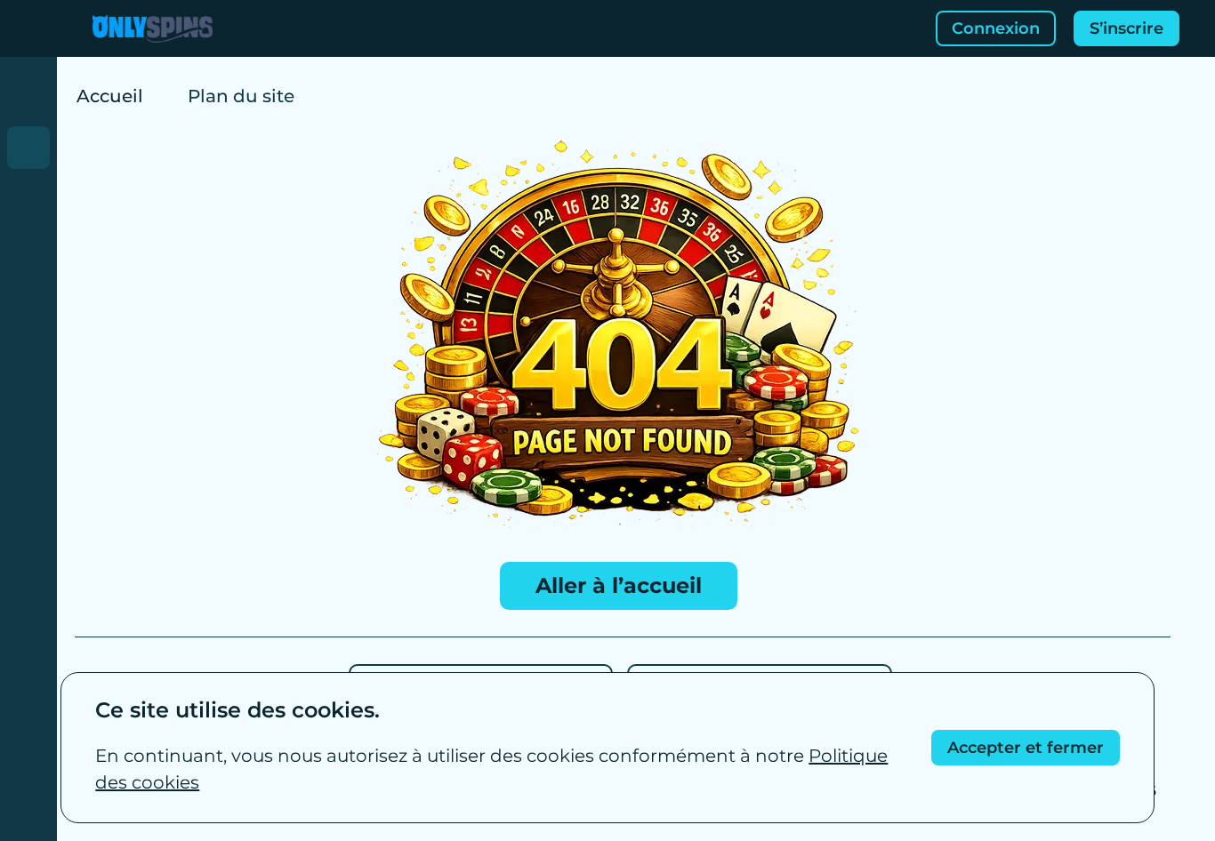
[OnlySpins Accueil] (153, 28)
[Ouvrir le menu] (28, 28)
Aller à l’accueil (618, 585)
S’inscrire (1126, 28)
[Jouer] (28, 96)
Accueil (109, 96)
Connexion (996, 28)
